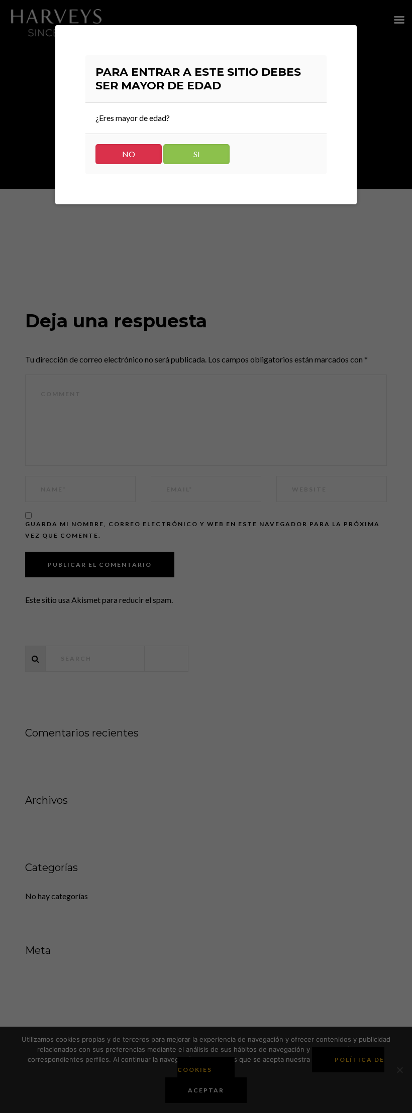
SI (196, 154)
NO (128, 154)
